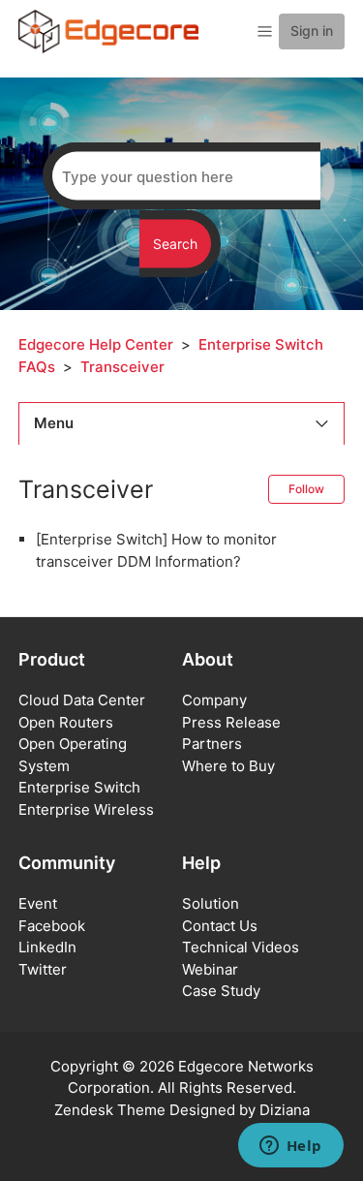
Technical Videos (240, 947)
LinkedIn (47, 947)
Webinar (210, 969)
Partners (212, 743)
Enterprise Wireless (86, 809)
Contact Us (219, 926)
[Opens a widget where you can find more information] (290, 1147)
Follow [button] (306, 489)
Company (214, 700)
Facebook (51, 926)
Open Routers (65, 722)
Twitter (42, 969)
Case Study (221, 990)
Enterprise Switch (79, 787)
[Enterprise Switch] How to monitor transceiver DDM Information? (156, 550)
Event (37, 903)
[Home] (108, 30)
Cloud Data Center (81, 700)
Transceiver (122, 366)
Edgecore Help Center (95, 344)
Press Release (231, 722)
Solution (210, 903)
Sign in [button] (311, 30)
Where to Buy (228, 766)
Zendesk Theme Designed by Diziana (182, 1110)
